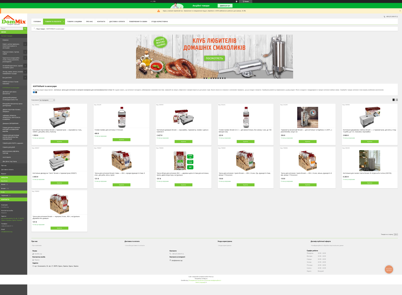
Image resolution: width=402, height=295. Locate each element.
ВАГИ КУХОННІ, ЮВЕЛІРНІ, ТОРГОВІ (11, 152)
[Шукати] (25, 28)
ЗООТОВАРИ (7, 157)
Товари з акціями (74, 21)
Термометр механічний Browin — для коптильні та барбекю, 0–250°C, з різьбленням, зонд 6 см (306, 131)
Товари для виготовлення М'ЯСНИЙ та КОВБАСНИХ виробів (11, 129)
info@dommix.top (6, 232)
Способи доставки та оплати (135, 245)
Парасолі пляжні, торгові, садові (11, 53)
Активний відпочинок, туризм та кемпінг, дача (13, 66)
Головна (37, 21)
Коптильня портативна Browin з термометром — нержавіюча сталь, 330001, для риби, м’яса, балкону (57, 131)
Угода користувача (159, 21)
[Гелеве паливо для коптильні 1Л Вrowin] (121, 117)
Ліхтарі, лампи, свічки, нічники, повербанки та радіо (13, 72)
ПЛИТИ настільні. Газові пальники (10, 82)
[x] (36, 92)
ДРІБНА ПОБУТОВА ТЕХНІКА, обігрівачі (12, 110)
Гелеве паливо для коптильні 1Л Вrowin (109, 130)
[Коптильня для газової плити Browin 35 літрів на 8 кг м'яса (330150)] (370, 160)
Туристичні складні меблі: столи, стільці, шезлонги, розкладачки (11, 60)
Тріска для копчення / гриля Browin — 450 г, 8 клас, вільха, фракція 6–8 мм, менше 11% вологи (306, 174)
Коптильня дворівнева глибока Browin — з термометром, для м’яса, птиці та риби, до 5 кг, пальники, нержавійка (369, 131)
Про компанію (37, 245)
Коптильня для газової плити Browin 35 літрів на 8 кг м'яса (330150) (367, 173)
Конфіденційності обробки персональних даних (327, 245)
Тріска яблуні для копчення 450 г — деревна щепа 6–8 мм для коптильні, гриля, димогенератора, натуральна (183, 174)
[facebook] (34, 92)
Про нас (3, 165)
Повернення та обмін (138, 21)
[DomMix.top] (14, 19)
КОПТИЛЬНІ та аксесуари (11, 88)
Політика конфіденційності (213, 280)
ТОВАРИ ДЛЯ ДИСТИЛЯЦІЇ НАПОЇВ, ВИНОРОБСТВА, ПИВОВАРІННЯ (11, 137)
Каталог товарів (6, 36)
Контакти (101, 21)
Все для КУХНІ (7, 78)
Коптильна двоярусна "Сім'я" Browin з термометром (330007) (55, 173)
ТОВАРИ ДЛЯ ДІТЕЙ (9, 147)
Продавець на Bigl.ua (201, 278)
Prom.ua (211, 276)
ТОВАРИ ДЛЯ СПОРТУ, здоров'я (13, 143)
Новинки (5, 40)
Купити (59, 141)
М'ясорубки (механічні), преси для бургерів (12, 104)
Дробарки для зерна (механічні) (9, 93)
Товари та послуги (53, 21)
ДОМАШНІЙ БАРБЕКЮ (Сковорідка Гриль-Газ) (10, 98)
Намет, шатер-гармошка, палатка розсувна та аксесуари (11, 46)
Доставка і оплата (7, 169)
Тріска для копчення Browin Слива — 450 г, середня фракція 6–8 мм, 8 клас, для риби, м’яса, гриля (120, 174)
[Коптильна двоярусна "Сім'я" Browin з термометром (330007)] (59, 160)
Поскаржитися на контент (196, 280)
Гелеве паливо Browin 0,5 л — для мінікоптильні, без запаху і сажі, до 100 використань (245, 131)
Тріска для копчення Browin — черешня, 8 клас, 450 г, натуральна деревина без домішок (56, 217)
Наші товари (40, 29)
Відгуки (3, 174)
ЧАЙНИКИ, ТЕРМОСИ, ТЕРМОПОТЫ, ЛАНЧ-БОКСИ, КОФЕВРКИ (11, 117)
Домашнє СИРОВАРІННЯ (10, 123)
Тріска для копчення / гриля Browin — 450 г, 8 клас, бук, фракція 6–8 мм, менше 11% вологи (245, 174)
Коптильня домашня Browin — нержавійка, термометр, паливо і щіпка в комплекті (182, 131)
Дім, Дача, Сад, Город (10, 161)
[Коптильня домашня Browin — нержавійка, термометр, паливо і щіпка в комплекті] (183, 117)
